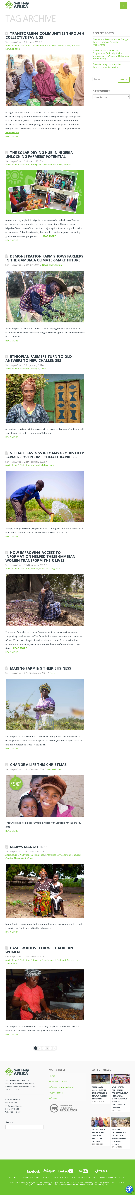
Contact (54, 1098)
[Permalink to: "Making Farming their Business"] (45, 704)
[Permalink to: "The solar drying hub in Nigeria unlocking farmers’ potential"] (45, 192)
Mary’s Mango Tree (28, 846)
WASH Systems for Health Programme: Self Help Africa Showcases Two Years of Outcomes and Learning (111, 54)
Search (123, 79)
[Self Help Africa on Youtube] (84, 1171)
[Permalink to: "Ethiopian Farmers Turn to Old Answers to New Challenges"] (45, 398)
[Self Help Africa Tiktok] (101, 1171)
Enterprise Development (57, 45)
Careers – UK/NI (58, 1081)
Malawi (45, 465)
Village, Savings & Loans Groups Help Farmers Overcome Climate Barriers (44, 455)
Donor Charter (87, 1177)
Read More (12, 132)
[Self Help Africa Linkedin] (65, 1171)
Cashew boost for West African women (39, 949)
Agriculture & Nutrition (17, 45)
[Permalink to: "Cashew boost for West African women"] (45, 994)
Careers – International (62, 1087)
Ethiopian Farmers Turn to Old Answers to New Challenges (38, 358)
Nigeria (16, 48)
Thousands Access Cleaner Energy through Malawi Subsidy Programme (110, 42)
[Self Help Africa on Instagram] (49, 1171)
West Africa (27, 858)
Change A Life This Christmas (38, 764)
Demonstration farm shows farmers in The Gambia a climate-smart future (44, 258)
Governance (56, 1092)
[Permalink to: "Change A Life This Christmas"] (45, 796)
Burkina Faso (37, 854)
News (8, 48)
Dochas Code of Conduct (35, 1177)
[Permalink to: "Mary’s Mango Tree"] (45, 891)
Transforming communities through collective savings (44, 35)
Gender (34, 568)
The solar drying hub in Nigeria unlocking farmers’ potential (39, 154)
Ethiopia (35, 368)
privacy (13, 1177)
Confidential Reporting (112, 1177)
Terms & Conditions (64, 1177)
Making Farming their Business (40, 668)
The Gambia (55, 264)
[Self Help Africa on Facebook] (33, 1171)
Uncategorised (53, 568)
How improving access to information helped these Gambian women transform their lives (40, 556)
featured (76, 45)
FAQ (52, 1076)
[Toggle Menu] (123, 5)
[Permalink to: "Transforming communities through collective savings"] (45, 80)
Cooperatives (37, 45)
